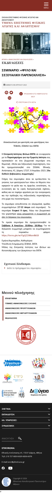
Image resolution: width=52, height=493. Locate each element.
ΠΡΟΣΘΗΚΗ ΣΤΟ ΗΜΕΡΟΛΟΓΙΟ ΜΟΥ (34, 95)
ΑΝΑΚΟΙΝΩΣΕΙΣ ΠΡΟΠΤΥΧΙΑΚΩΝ (20, 308)
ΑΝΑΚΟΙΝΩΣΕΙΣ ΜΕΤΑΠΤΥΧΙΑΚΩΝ (21, 313)
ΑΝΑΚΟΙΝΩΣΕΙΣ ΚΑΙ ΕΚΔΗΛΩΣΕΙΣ (20, 59)
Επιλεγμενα (11, 298)
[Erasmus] (13, 364)
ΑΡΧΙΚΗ (4, 59)
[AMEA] (39, 364)
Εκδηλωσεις (11, 318)
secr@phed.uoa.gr (16, 462)
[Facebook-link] (3, 468)
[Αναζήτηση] (19, 439)
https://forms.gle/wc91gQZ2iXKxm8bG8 (20, 235)
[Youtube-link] (10, 468)
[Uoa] (6, 482)
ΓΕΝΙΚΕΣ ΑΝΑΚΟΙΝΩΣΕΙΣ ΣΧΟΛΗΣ (20, 303)
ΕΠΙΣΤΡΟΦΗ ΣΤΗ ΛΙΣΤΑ (27, 102)
